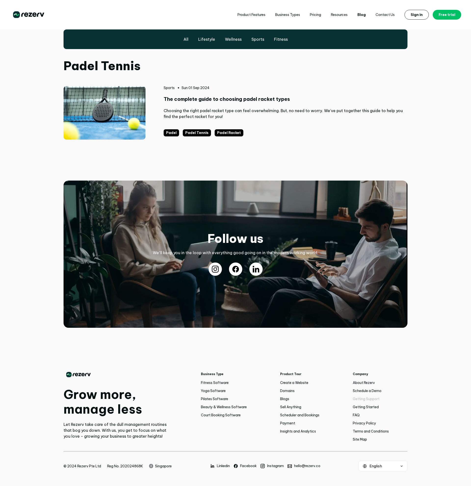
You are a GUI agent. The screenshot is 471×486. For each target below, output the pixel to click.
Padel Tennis (197, 133)
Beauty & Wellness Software (224, 407)
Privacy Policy (364, 423)
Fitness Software (215, 383)
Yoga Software (213, 391)
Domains (287, 391)
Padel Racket (229, 133)
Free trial (447, 15)
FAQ (356, 415)
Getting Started (366, 407)
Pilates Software (214, 399)
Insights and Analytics (298, 431)
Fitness (281, 39)
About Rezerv (364, 383)
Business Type (212, 374)
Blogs (284, 399)
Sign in (417, 15)
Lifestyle (206, 39)
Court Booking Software (221, 415)
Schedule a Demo (367, 391)
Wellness (233, 39)
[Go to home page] (115, 374)
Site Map (360, 439)
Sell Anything (290, 407)
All (185, 39)
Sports (257, 39)
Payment (287, 423)
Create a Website (294, 383)
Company (360, 374)
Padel (171, 133)
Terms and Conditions (371, 431)
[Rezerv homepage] (29, 14)
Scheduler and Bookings (299, 415)
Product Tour (290, 374)
